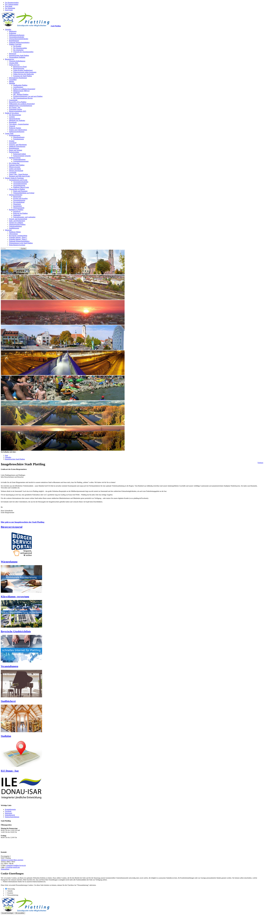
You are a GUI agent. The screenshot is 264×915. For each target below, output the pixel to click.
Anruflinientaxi (18, 87)
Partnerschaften (14, 152)
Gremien (12, 117)
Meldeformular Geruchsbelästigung (20, 105)
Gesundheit (12, 79)
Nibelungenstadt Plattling (17, 224)
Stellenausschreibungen (16, 35)
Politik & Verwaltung (12, 113)
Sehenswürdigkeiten (15, 195)
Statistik (10, 891)
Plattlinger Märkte (15, 232)
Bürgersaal (12, 53)
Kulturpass (12, 33)
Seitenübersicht (10, 815)
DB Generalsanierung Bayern (23, 98)
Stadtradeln (17, 215)
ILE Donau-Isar (14, 163)
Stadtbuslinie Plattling (20, 85)
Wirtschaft (8, 230)
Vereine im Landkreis (16, 222)
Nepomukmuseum (19, 200)
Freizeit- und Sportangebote (18, 219)
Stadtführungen (14, 228)
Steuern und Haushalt (16, 170)
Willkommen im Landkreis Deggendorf (22, 104)
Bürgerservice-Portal (20, 66)
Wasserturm (17, 204)
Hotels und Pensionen (20, 191)
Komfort (10, 893)
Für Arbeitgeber (18, 50)
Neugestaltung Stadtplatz (17, 57)
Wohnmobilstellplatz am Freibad (23, 193)
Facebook (8, 811)
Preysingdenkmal (18, 202)
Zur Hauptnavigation (12, 2)
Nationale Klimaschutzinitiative (19, 42)
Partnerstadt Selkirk (19, 154)
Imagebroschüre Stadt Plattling (19, 55)
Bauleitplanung (14, 40)
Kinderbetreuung (14, 135)
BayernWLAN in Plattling (17, 102)
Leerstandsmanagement (20, 161)
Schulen (11, 141)
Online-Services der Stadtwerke (23, 74)
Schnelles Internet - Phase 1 (18, 237)
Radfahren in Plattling (16, 209)
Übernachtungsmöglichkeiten (18, 39)
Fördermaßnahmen (19, 159)
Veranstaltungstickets (20, 183)
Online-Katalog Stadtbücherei (23, 70)
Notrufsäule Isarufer (15, 109)
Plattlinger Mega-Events (21, 187)
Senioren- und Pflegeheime (18, 144)
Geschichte (12, 172)
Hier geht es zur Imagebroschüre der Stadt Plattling (22, 522)
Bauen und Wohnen (15, 150)
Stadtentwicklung (14, 157)
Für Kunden (17, 46)
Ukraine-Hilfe (13, 63)
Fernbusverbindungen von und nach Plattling (27, 96)
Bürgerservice (9, 59)
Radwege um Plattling (20, 213)
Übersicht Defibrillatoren (17, 61)
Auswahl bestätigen (7, 913)
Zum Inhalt (8, 6)
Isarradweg (16, 211)
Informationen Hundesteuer (18, 78)
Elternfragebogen (18, 137)
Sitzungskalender (14, 118)
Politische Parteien (15, 128)
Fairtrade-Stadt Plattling (16, 165)
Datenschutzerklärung (12, 817)
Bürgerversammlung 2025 (17, 111)
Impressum (8, 813)
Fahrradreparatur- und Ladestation (24, 217)
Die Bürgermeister (15, 115)
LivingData (9, 867)
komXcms (16, 867)
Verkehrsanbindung (15, 226)
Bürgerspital (17, 196)
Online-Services (14, 65)
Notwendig (11, 889)
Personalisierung (12, 895)
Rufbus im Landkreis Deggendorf (24, 89)
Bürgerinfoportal (18, 68)
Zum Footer (9, 10)
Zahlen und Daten (15, 169)
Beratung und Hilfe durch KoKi (19, 176)
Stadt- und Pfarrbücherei (17, 221)
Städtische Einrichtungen (17, 146)
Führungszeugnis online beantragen (24, 72)
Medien (11, 81)
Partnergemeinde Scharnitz (22, 156)
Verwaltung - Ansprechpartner (19, 124)
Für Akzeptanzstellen (20, 48)
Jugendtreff (12, 143)
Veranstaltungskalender (16, 37)
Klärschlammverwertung (17, 245)
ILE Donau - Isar (14, 107)
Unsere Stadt (9, 133)
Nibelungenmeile (18, 208)
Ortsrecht (12, 126)
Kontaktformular (10, 809)
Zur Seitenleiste (10, 8)
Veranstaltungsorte (19, 185)
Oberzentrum (13, 234)
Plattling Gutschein (15, 44)
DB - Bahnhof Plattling (20, 94)
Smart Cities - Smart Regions (18, 174)
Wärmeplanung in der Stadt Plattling (21, 243)
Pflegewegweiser (14, 167)
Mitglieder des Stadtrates (17, 120)
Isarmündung (17, 206)
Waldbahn (16, 92)
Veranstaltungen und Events (18, 180)
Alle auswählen (19, 913)
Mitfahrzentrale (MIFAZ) (21, 91)
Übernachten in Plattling (17, 189)
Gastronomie (13, 100)
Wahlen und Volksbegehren (18, 130)
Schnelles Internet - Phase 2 (18, 239)
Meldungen (12, 31)
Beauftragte (13, 122)
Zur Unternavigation (11, 4)
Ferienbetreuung (18, 139)
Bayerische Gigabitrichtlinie (18, 235)
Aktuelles (8, 29)
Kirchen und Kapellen (20, 198)
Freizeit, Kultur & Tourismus (14, 178)
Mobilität (12, 83)
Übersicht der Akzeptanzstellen (23, 52)
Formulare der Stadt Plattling (22, 76)
